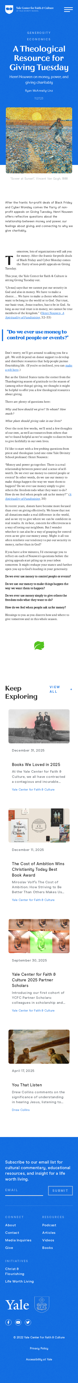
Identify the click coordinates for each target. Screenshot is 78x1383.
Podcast (49, 1225)
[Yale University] (17, 1304)
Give (9, 1248)
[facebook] (8, 1322)
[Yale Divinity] (41, 1305)
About (10, 1225)
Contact (12, 1232)
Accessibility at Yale (39, 1359)
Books (47, 1248)
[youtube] (18, 1322)
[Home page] (29, 9)
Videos (48, 1240)
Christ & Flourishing (14, 1271)
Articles (49, 1232)
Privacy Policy (39, 1348)
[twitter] (28, 1322)
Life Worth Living (19, 1281)
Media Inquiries (18, 1240)
